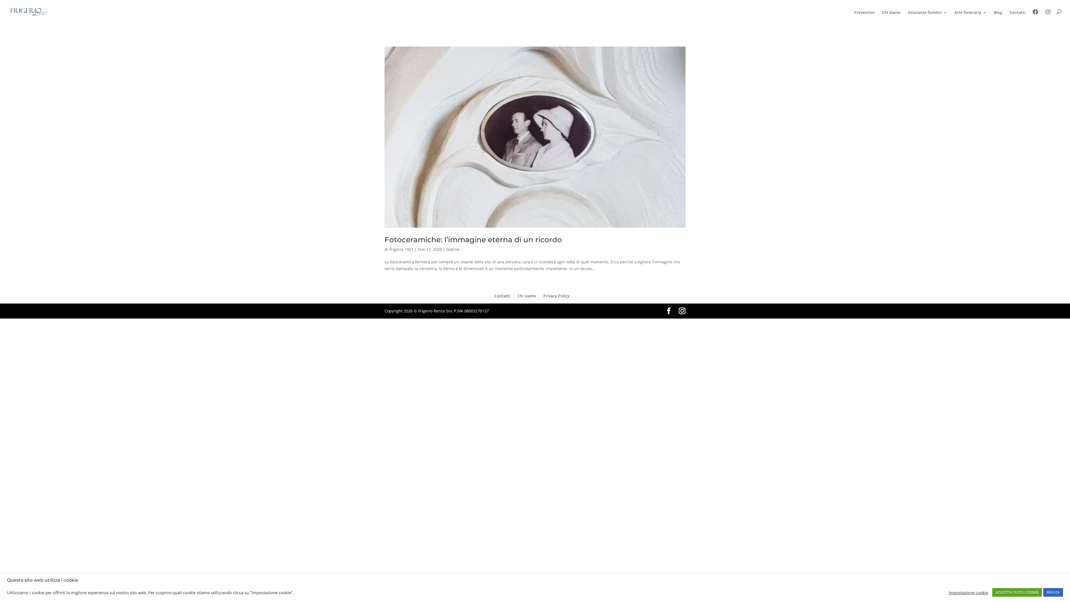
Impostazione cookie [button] (968, 592)
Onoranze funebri (925, 13)
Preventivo (864, 13)
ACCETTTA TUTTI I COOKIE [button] (1017, 592)
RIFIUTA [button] (1053, 592)
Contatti (1017, 13)
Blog (998, 13)
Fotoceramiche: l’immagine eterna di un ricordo (473, 239)
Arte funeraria (967, 13)
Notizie (452, 249)
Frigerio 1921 (401, 249)
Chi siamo (891, 13)
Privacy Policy (556, 295)
